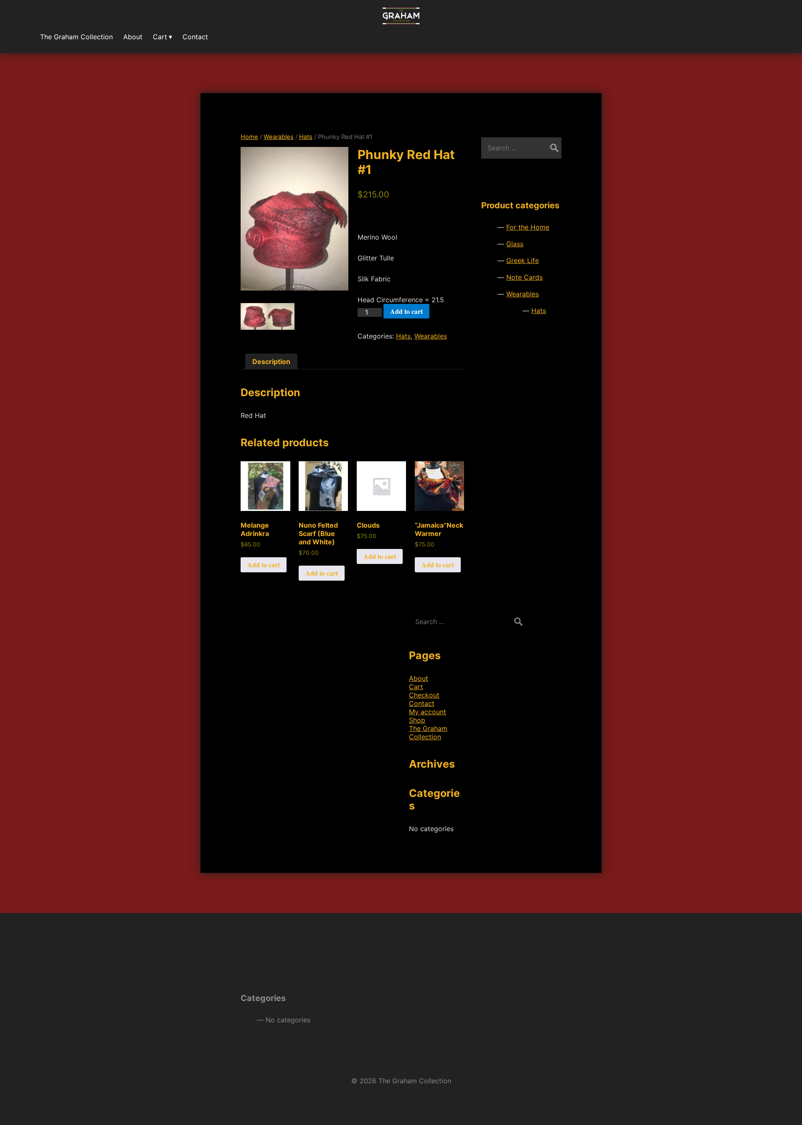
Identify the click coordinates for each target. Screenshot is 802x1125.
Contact (421, 703)
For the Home (527, 227)
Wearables (279, 137)
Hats (305, 137)
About (418, 678)
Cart (416, 687)
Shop (417, 720)
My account (427, 712)
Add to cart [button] (263, 564)
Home (249, 137)
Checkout (424, 695)
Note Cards (524, 277)
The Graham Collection (428, 732)
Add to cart (406, 311)
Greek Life (522, 260)
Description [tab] (271, 361)
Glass (514, 244)
